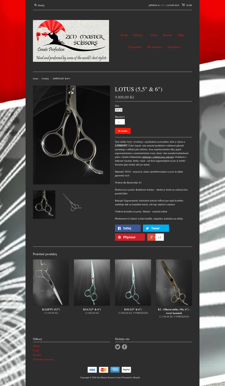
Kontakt (37, 354)
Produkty (45, 78)
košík (189, 5)
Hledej (36, 345)
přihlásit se (154, 5)
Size (117, 105)
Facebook (124, 346)
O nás (36, 350)
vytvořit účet (172, 5)
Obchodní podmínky (43, 359)
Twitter (117, 346)
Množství (120, 116)
